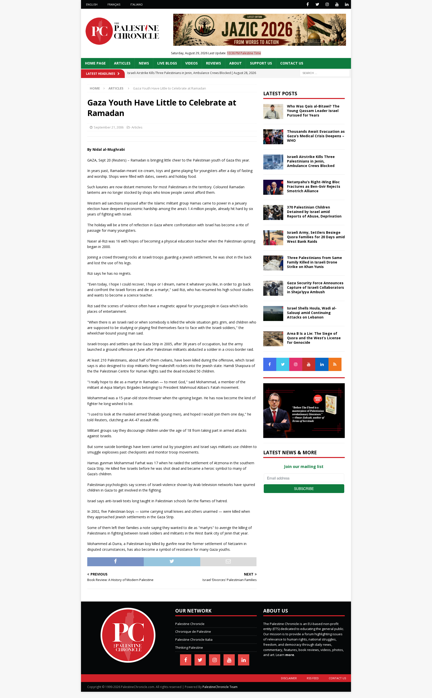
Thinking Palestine (189, 647)
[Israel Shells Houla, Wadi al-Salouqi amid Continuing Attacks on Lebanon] (273, 313)
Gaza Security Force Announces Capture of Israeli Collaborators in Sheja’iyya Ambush (315, 287)
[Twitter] (317, 4)
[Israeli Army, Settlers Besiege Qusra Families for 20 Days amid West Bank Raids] (273, 237)
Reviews (213, 63)
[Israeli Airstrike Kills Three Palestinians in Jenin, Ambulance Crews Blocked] (273, 162)
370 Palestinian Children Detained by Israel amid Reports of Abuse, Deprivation (314, 211)
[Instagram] (327, 4)
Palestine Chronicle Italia (193, 639)
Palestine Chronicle (189, 624)
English (92, 4)
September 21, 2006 (109, 127)
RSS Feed (313, 678)
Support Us (261, 63)
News (144, 63)
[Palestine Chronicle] (128, 660)
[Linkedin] (346, 4)
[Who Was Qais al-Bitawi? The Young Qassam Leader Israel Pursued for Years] (273, 111)
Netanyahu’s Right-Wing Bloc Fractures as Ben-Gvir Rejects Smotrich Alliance (313, 186)
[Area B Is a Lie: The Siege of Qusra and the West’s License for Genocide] (273, 338)
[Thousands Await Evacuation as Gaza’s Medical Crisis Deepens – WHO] (273, 136)
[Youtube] (336, 4)
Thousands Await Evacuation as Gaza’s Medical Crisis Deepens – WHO (316, 136)
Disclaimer (289, 678)
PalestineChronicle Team (220, 687)
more (289, 654)
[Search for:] (325, 72)
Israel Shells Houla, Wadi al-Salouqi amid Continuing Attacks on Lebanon (311, 313)
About (235, 63)
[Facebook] (307, 4)
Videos (191, 63)
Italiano (136, 4)
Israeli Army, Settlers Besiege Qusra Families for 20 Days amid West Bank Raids (316, 237)
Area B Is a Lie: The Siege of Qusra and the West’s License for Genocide (314, 338)
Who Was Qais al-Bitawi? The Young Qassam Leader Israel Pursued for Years (313, 111)
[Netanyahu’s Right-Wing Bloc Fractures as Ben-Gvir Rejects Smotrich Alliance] (273, 187)
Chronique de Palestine (193, 631)
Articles (122, 63)
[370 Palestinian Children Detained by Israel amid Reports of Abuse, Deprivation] (273, 212)
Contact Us (291, 63)
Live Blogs (167, 63)
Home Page (95, 63)
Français (114, 4)
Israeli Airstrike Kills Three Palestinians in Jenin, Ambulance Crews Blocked (311, 161)
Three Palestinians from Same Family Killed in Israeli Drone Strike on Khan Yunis (314, 262)
